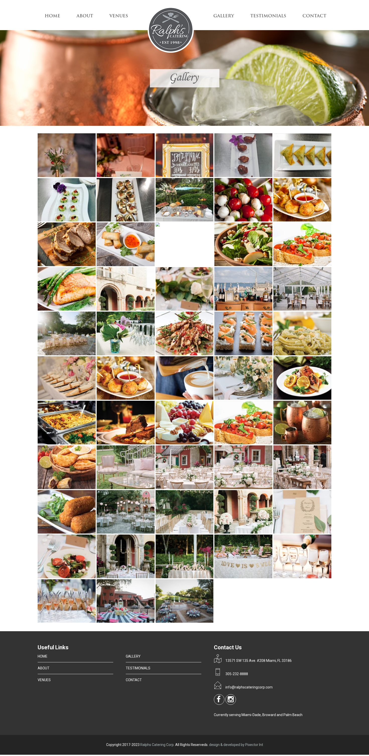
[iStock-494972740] (306, 354)
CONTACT (314, 16)
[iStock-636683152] (129, 443)
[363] (306, 309)
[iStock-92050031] (129, 354)
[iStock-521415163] (70, 264)
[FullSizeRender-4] (315, 175)
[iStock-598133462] (158, 225)
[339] (247, 309)
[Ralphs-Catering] (129, 532)
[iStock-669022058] (306, 264)
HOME (42, 656)
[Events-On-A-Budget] (70, 354)
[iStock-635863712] (70, 443)
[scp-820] (188, 532)
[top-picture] (306, 576)
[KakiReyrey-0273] (188, 487)
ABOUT (85, 16)
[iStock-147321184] (247, 220)
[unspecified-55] (129, 621)
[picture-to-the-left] (70, 532)
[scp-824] (306, 532)
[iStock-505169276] (188, 398)
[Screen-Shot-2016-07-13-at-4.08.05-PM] (247, 576)
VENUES (118, 16)
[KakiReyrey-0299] (306, 487)
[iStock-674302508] (70, 309)
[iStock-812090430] (306, 443)
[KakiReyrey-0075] (129, 487)
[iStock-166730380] (247, 354)
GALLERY (223, 16)
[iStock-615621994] (306, 398)
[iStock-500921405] (70, 398)
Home (52, 16)
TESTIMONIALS (268, 16)
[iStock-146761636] (188, 354)
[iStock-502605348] (306, 220)
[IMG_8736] (185, 220)
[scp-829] (70, 576)
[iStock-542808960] (129, 264)
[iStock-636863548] (188, 443)
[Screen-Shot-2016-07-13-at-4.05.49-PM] (129, 576)
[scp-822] (247, 532)
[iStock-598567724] (247, 264)
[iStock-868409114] (70, 487)
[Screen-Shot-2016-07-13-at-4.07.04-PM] (188, 576)
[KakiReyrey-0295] (247, 487)
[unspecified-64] (188, 621)
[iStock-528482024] (247, 398)
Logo (170, 30)
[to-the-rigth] (70, 621)
